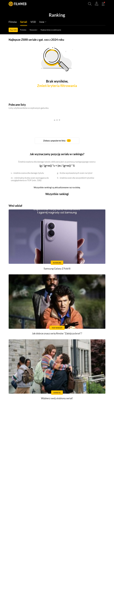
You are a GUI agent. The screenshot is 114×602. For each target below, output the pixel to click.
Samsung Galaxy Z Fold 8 (57, 268)
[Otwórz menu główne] (103, 4)
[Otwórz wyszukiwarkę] (90, 4)
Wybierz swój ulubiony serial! (57, 398)
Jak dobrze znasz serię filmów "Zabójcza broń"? (57, 333)
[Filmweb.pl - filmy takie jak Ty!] (17, 3)
